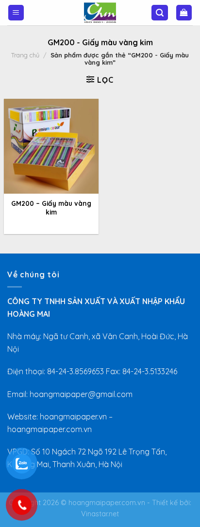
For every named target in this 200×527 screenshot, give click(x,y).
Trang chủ (25, 55)
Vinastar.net (100, 513)
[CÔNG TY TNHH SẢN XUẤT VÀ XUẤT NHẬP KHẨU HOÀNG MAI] (100, 12)
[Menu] (16, 13)
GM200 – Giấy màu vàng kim (51, 207)
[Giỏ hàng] (184, 13)
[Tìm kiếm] (159, 13)
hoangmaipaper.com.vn (106, 502)
